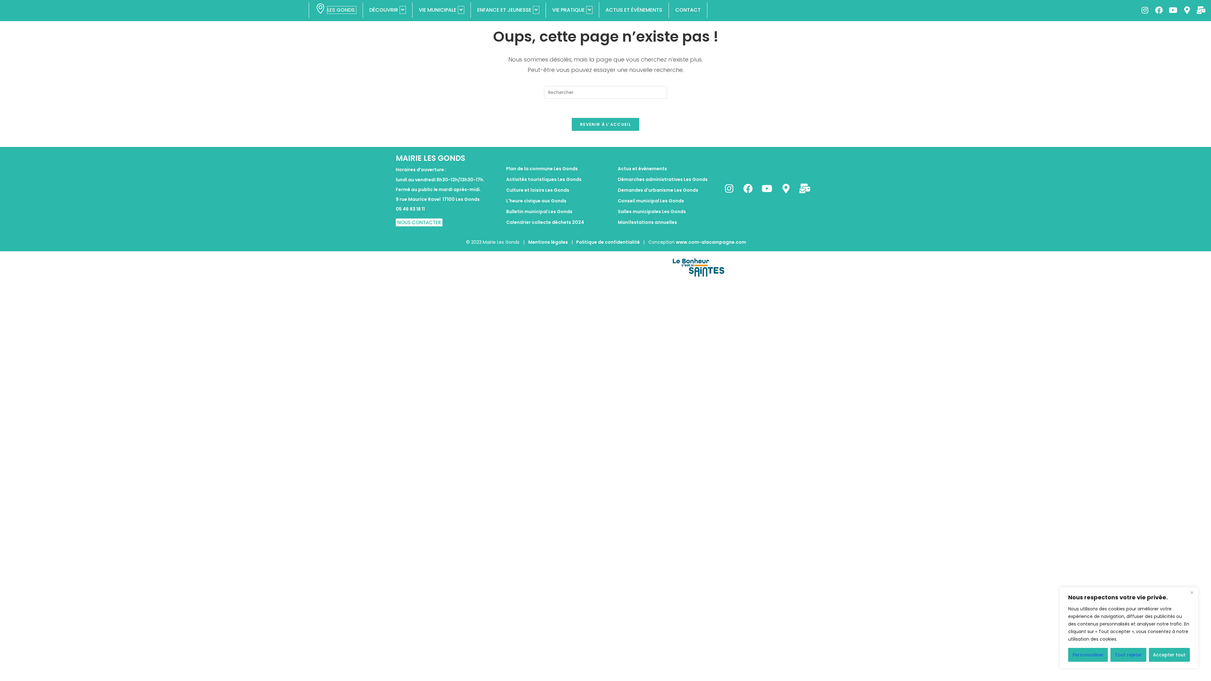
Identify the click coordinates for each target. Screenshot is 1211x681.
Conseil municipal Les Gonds (651, 201)
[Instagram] (1145, 10)
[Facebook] (1159, 10)
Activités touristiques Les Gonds (544, 179)
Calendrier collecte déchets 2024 (545, 222)
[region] (1129, 627)
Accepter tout (1169, 655)
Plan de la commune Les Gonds (542, 169)
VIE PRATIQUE (568, 10)
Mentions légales (548, 242)
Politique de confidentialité (608, 242)
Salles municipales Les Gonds (652, 211)
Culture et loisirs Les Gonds (537, 190)
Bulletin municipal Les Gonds (539, 211)
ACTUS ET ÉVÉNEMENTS (634, 10)
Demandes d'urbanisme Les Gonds (658, 190)
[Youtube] (1173, 10)
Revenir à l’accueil (605, 124)
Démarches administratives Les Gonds (663, 179)
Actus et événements (642, 169)
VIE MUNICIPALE (437, 10)
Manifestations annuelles (647, 222)
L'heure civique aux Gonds (536, 201)
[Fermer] (1192, 592)
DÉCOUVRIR (383, 10)
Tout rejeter (1128, 655)
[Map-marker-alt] (1187, 10)
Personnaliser (1088, 655)
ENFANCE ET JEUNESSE (504, 10)
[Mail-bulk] (1201, 10)
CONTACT (688, 10)
